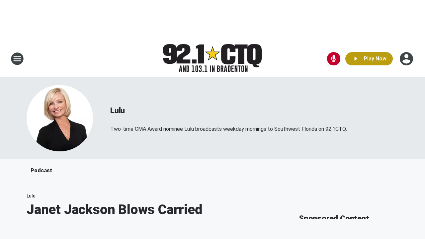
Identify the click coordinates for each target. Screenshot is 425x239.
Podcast (41, 170)
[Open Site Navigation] (17, 58)
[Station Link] (212, 59)
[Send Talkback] (333, 58)
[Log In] (407, 58)
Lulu (117, 110)
